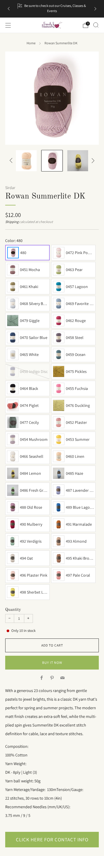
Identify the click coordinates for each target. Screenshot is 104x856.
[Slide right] (92, 161)
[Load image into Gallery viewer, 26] (52, 160)
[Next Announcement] (95, 8)
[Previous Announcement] (8, 8)
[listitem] (52, 9)
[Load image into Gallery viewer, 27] (78, 160)
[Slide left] (12, 161)
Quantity (13, 610)
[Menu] (8, 25)
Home (31, 43)
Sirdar (10, 187)
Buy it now (52, 662)
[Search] (96, 25)
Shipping (11, 222)
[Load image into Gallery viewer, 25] (26, 160)
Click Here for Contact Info (52, 839)
